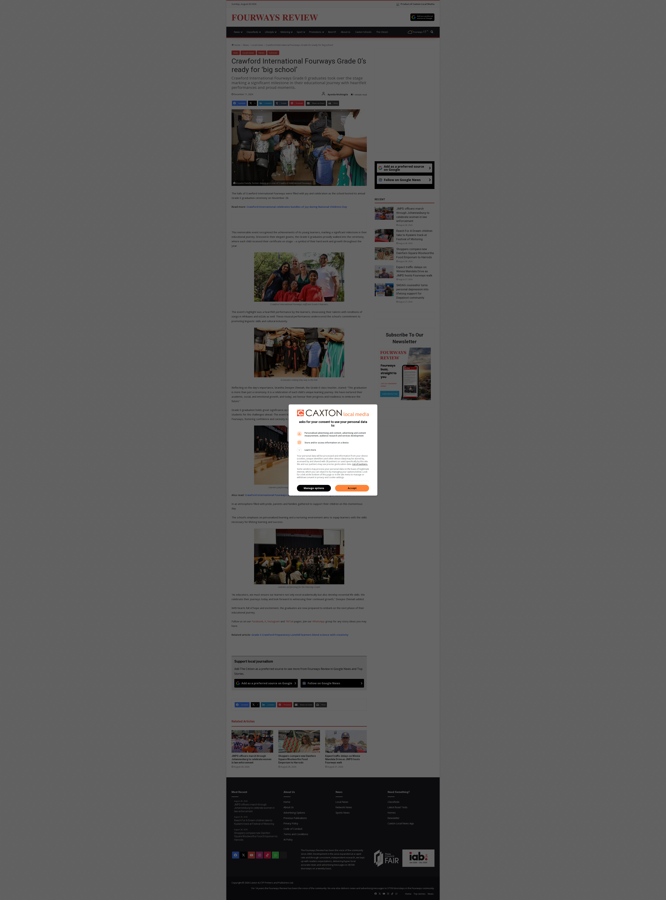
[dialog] (333, 450)
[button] (333, 450)
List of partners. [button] (360, 464)
